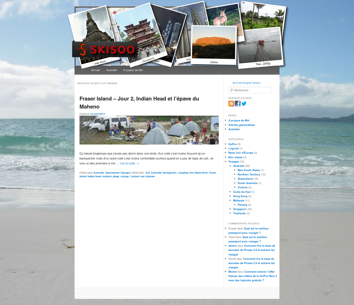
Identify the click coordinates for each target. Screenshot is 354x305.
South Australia (247, 183)
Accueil (95, 70)
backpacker (170, 172)
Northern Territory (249, 174)
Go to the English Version (247, 82)
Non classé (235, 157)
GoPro (232, 144)
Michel (232, 271)
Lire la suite (129, 163)
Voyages (125, 172)
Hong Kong (240, 196)
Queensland (112, 172)
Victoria (242, 187)
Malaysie (238, 200)
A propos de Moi (133, 70)
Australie (112, 70)
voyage (124, 176)
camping (183, 172)
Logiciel (233, 148)
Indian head (94, 176)
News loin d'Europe (240, 153)
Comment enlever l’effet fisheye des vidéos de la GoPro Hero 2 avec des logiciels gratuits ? (252, 276)
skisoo (232, 245)
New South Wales (249, 170)
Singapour (239, 209)
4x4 (147, 172)
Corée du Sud (242, 192)
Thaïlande (239, 213)
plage (116, 176)
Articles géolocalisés (241, 125)
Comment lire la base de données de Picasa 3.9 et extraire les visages (251, 250)
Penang (242, 205)
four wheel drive (198, 172)
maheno (107, 176)
